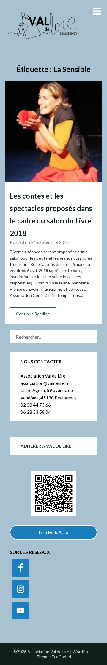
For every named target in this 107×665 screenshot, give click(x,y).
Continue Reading (33, 313)
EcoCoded (61, 656)
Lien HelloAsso (53, 532)
